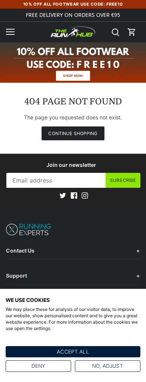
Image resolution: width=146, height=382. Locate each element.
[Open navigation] (10, 32)
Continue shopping (72, 133)
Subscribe (123, 180)
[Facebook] (74, 195)
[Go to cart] (131, 32)
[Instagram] (85, 195)
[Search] (115, 32)
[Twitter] (63, 195)
